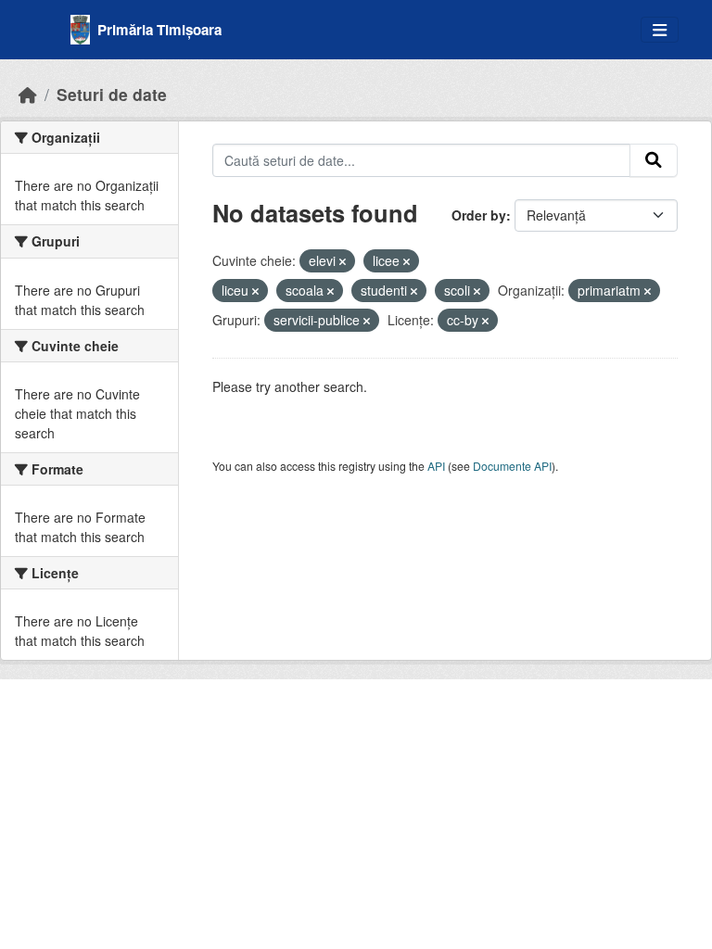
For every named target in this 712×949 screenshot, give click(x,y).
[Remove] (342, 261)
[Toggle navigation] (660, 30)
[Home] (28, 94)
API (436, 466)
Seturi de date (112, 94)
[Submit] (653, 160)
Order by (478, 215)
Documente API (512, 466)
